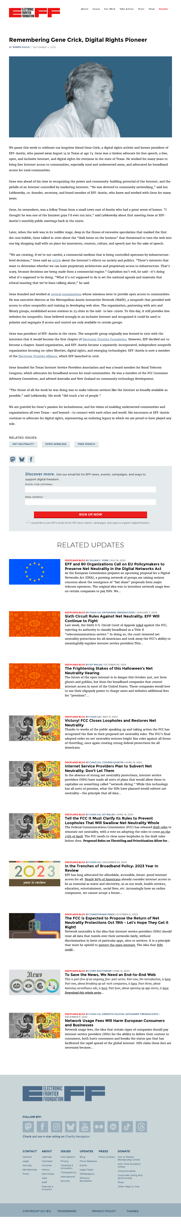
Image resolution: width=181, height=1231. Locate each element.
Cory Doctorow (100, 971)
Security (27, 1165)
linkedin (113, 1126)
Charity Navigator (77, 1136)
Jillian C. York (98, 560)
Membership (30, 1169)
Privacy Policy (104, 1211)
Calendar (47, 1156)
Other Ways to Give (128, 1186)
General (27, 1156)
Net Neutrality (23, 444)
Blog (82, 1156)
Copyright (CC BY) (37, 1211)
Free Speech (86, 444)
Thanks (133, 1211)
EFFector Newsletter (86, 1179)
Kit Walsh (95, 664)
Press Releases (88, 1161)
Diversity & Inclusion (47, 1187)
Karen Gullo (21, 47)
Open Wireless (55, 444)
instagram (56, 1126)
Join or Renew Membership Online (129, 1158)
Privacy (65, 1161)
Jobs (44, 1178)
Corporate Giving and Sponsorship (130, 1176)
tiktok (127, 1126)
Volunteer (47, 1161)
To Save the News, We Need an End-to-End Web (110, 974)
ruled (139, 625)
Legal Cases (86, 1169)
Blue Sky (70, 1126)
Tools (141, 9)
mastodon (28, 1126)
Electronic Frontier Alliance (37, 356)
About (84, 9)
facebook (42, 1126)
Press (26, 1173)
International (68, 1176)
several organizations (66, 294)
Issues (96, 9)
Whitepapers (87, 1173)
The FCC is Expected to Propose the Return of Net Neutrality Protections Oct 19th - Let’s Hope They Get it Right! (116, 922)
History (45, 1169)
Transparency (68, 1172)
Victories (47, 1165)
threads (141, 1126)
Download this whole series (83, 992)
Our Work (109, 9)
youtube (84, 1126)
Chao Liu (95, 612)
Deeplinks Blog (75, 560)
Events (83, 1165)
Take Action (127, 9)
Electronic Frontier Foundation (34, 13)
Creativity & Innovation (67, 1166)
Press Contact (107, 1156)
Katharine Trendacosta (118, 612)
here (168, 979)
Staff (44, 1182)
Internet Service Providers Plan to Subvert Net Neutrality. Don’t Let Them (108, 768)
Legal (26, 1161)
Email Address (34, 497)
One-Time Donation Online (129, 1165)
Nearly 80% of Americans (103, 879)
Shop (152, 9)
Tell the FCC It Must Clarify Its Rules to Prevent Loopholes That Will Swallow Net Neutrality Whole (112, 820)
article (56, 260)
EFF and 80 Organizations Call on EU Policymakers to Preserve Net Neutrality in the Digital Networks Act (115, 566)
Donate (163, 9)
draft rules (160, 827)
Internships (48, 1173)
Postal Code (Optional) (38, 484)
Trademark (66, 1211)
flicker (99, 1126)
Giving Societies (127, 1171)
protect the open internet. (117, 945)
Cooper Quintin (113, 762)
